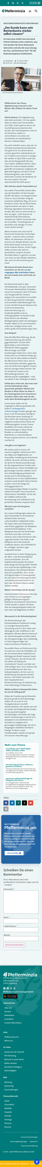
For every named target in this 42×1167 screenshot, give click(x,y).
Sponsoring (9, 1086)
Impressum (34, 1141)
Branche (7, 1127)
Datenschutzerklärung (29, 1146)
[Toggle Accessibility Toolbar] (37, 1162)
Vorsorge (8, 1119)
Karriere (7, 1011)
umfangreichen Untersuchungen (15, 409)
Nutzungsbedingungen (18, 1141)
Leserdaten (8, 1019)
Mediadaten (9, 1015)
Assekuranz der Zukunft (14, 1052)
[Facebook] (4, 988)
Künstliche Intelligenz (13, 1067)
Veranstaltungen (11, 1089)
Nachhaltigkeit (10, 1070)
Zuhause (8, 1123)
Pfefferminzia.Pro (11, 1037)
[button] (30, 11)
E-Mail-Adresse (10, 926)
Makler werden (10, 1063)
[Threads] (14, 988)
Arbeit (6, 1101)
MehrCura (8, 1040)
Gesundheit (9, 1104)
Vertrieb (7, 1116)
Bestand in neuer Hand (13, 1059)
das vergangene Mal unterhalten (18, 271)
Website (6, 935)
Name (6, 917)
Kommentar (8, 889)
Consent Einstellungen (29, 1137)
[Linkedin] (8, 988)
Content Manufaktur (13, 1023)
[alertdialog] (21, 1164)
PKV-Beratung (10, 1055)
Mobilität (8, 1108)
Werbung (8, 1082)
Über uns (8, 1008)
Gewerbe (8, 1112)
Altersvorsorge (21, 63)
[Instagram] (11, 988)
